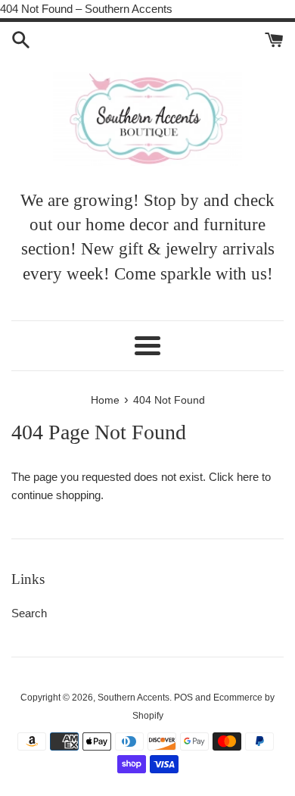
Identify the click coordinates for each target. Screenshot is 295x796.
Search (29, 613)
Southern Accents (133, 697)
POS (183, 697)
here (248, 476)
